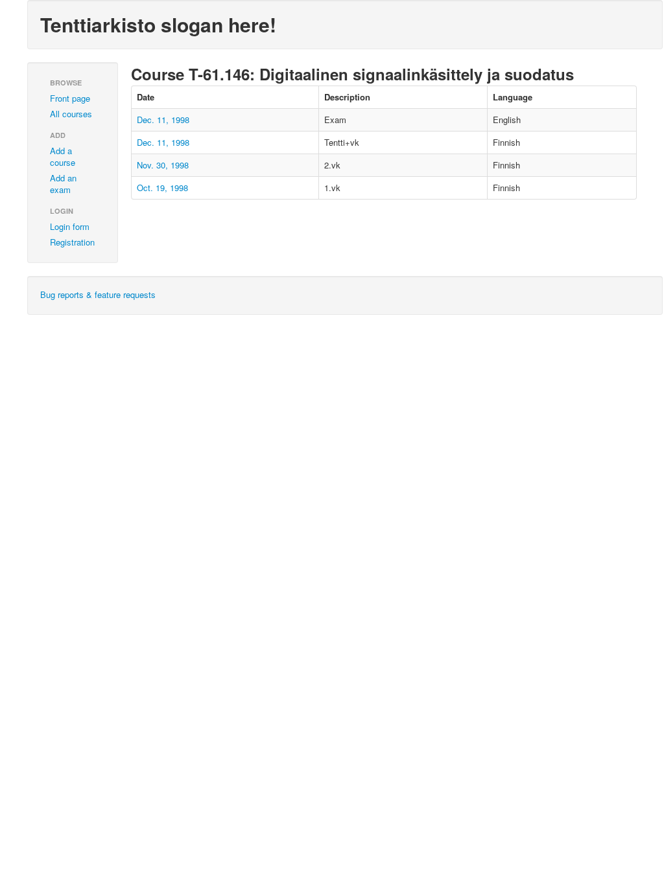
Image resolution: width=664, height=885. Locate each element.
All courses (71, 114)
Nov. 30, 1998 (163, 165)
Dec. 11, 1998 (163, 119)
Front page (70, 98)
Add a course (62, 156)
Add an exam (63, 184)
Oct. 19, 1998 (162, 187)
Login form (69, 226)
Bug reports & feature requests (98, 294)
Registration (72, 242)
